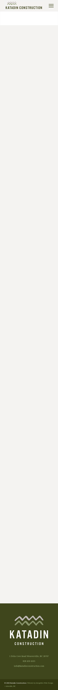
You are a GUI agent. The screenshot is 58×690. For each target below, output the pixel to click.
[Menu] (50, 5)
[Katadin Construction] (24, 5)
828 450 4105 (29, 661)
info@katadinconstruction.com (29, 666)
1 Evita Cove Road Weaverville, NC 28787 (29, 656)
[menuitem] (50, 5)
